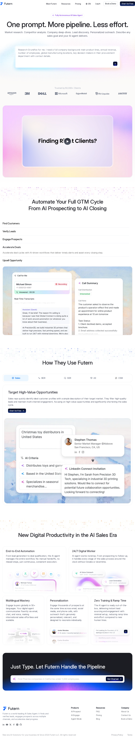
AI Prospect (76, 711)
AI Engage (75, 715)
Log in (97, 4)
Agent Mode (76, 719)
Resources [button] (65, 4)
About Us (125, 711)
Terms (129, 735)
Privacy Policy (117, 735)
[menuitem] (51, 4)
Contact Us (126, 715)
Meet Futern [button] (51, 4)
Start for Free (127, 4)
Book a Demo (110, 4)
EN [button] (89, 4)
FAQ (98, 711)
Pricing (78, 4)
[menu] (58, 4)
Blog (98, 719)
